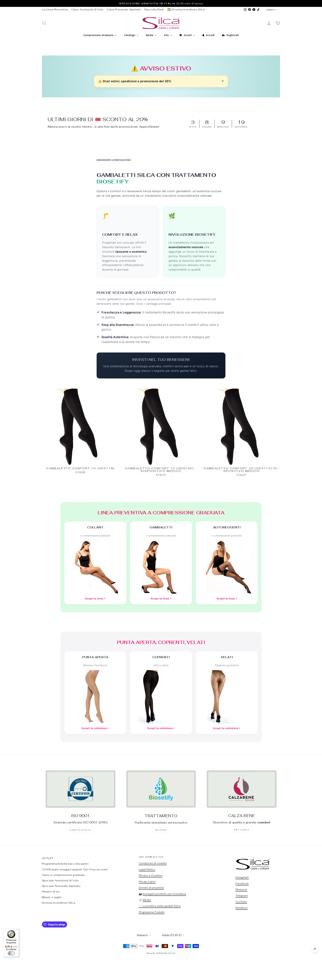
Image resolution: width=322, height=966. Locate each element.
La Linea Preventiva (55, 9)
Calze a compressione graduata (63, 875)
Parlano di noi (51, 891)
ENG (103, 822)
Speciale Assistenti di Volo (60, 880)
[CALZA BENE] (241, 788)
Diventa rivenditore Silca (58, 902)
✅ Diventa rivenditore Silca (186, 9)
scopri (161, 830)
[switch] (11, 953)
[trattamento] (161, 789)
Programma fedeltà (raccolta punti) (65, 863)
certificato (80, 830)
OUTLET (47, 858)
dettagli (241, 829)
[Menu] (17, 930)
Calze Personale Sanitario (124, 9)
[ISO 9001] (80, 788)
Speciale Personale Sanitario (61, 886)
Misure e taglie (52, 897)
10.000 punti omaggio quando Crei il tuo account (75, 869)
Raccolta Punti (154, 9)
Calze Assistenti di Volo (87, 9)
